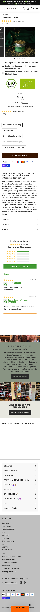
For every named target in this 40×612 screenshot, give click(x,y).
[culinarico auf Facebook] (25, 582)
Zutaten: (5, 224)
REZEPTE (4, 547)
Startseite (5, 14)
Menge (4, 114)
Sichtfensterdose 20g (12, 125)
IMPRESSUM (6, 566)
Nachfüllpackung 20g (12, 136)
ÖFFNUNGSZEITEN (8, 541)
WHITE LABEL (6, 526)
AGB (3, 554)
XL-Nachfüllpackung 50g (13, 142)
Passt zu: (5, 219)
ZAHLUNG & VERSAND (9, 563)
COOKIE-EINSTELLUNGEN (10, 569)
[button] (7, 21)
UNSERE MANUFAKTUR (20, 412)
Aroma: (5, 229)
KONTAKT (5, 535)
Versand (25, 103)
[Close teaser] (30, 605)
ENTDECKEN (6, 538)
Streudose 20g (9, 130)
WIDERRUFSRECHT (8, 560)
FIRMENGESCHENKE (8, 529)
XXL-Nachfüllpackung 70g (13, 147)
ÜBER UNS (5, 523)
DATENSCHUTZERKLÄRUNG (11, 557)
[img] (8, 280)
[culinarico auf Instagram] (21, 582)
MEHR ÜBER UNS (20, 376)
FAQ (3, 532)
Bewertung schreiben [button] (20, 266)
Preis (20, 93)
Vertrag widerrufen (9, 572)
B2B (3, 544)
